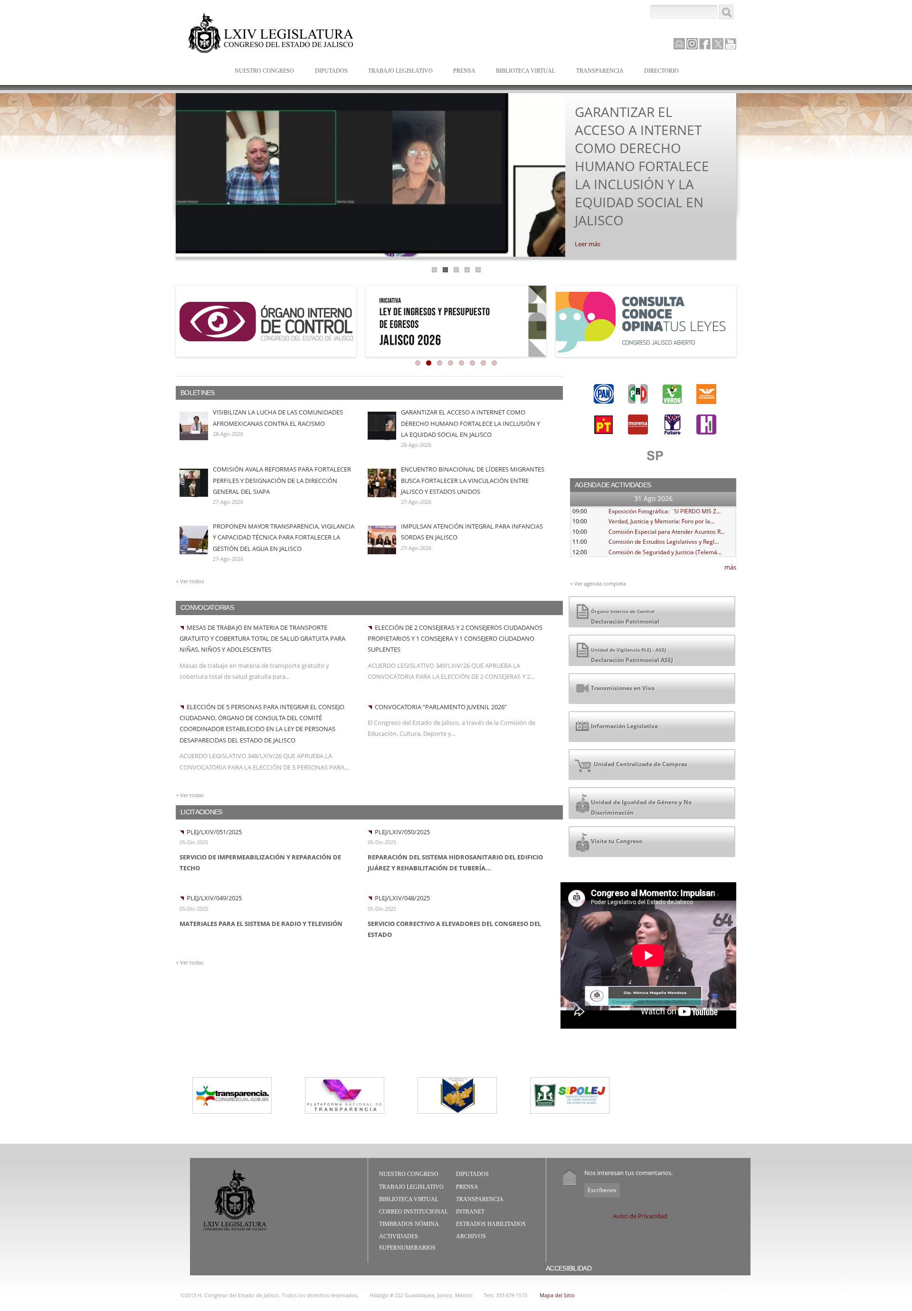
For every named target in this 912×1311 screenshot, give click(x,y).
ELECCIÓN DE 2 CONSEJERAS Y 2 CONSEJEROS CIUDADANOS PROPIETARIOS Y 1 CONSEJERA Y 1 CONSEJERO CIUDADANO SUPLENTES (455, 638)
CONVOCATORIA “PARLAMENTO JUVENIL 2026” (441, 707)
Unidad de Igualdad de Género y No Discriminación (641, 807)
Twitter (717, 43)
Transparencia (600, 70)
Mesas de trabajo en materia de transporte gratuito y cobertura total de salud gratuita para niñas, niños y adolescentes (262, 638)
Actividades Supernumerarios (407, 1242)
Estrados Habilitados (491, 1224)
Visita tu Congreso (616, 841)
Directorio (661, 70)
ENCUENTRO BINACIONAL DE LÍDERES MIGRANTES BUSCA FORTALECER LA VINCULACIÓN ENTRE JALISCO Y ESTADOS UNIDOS (472, 480)
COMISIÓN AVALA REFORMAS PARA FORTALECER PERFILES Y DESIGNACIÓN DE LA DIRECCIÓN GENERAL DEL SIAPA (282, 480)
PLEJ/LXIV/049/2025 (214, 898)
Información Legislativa (624, 726)
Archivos (471, 1236)
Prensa (459, 71)
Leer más (587, 244)
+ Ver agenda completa (598, 583)
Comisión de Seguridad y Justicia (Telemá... (665, 552)
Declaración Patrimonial (625, 617)
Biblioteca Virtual (520, 71)
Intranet (470, 1211)
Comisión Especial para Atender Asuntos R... (666, 532)
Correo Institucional (413, 1211)
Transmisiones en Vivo (623, 688)
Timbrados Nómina (409, 1224)
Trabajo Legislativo (396, 71)
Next (746, 174)
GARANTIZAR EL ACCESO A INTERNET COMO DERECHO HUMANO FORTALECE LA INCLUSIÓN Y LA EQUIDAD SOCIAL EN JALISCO (642, 166)
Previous (166, 174)
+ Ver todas (189, 795)
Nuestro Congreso (259, 71)
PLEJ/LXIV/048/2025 (402, 898)
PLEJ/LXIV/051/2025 (214, 832)
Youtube (730, 43)
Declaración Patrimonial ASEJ (632, 655)
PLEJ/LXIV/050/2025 (402, 832)
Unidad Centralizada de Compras (639, 764)
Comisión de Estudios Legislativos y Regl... (663, 542)
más (730, 567)
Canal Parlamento (679, 44)
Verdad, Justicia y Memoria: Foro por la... (661, 521)
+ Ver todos (190, 581)
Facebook (705, 43)
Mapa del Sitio (557, 1295)
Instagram (692, 43)
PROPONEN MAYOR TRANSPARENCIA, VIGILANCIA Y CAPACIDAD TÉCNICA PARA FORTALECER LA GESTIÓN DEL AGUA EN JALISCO (283, 537)
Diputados (326, 71)
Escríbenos (602, 1190)
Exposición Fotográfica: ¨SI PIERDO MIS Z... (664, 511)
